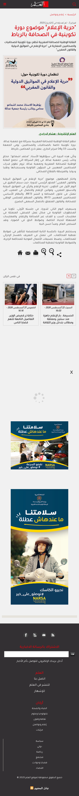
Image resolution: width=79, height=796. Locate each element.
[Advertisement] (32, 397)
